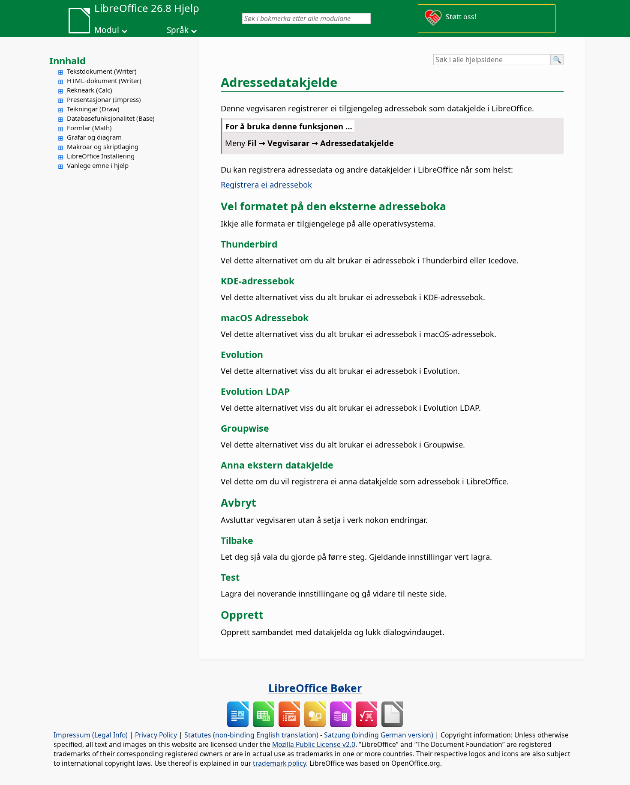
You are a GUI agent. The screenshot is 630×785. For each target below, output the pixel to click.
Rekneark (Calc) (89, 90)
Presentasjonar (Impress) (104, 99)
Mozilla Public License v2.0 (313, 744)
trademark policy (279, 763)
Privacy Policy (156, 735)
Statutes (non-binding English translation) (251, 735)
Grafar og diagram (94, 137)
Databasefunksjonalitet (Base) (111, 118)
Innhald (67, 60)
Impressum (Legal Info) (91, 735)
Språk (178, 30)
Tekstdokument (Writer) (102, 71)
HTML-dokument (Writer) (104, 80)
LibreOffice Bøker (315, 688)
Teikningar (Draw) (93, 108)
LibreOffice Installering (101, 156)
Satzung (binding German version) (378, 735)
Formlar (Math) (89, 127)
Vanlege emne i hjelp (98, 165)
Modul (106, 30)
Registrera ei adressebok (266, 184)
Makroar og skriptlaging (102, 146)
